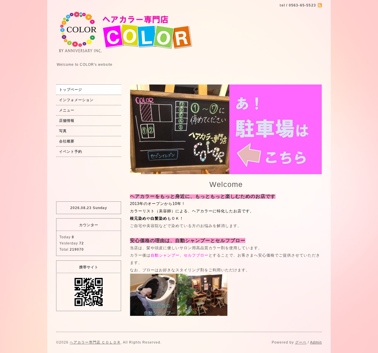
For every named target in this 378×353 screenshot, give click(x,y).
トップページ (70, 90)
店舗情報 (66, 121)
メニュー (66, 110)
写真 (63, 131)
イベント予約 (70, 152)
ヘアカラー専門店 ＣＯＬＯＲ (95, 342)
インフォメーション (76, 100)
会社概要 (66, 141)
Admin (316, 342)
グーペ (301, 342)
